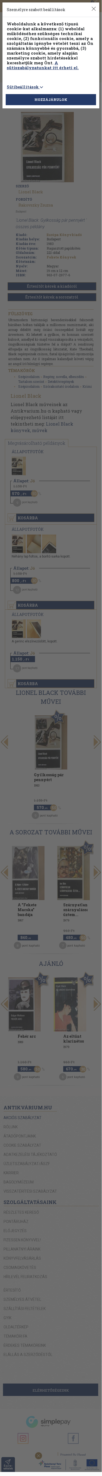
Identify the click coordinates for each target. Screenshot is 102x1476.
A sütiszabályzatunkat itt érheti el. (43, 65)
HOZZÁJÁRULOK (50, 99)
